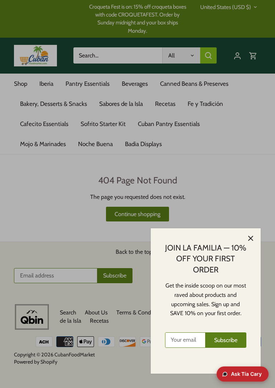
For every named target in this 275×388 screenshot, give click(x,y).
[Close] (251, 238)
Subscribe (225, 340)
